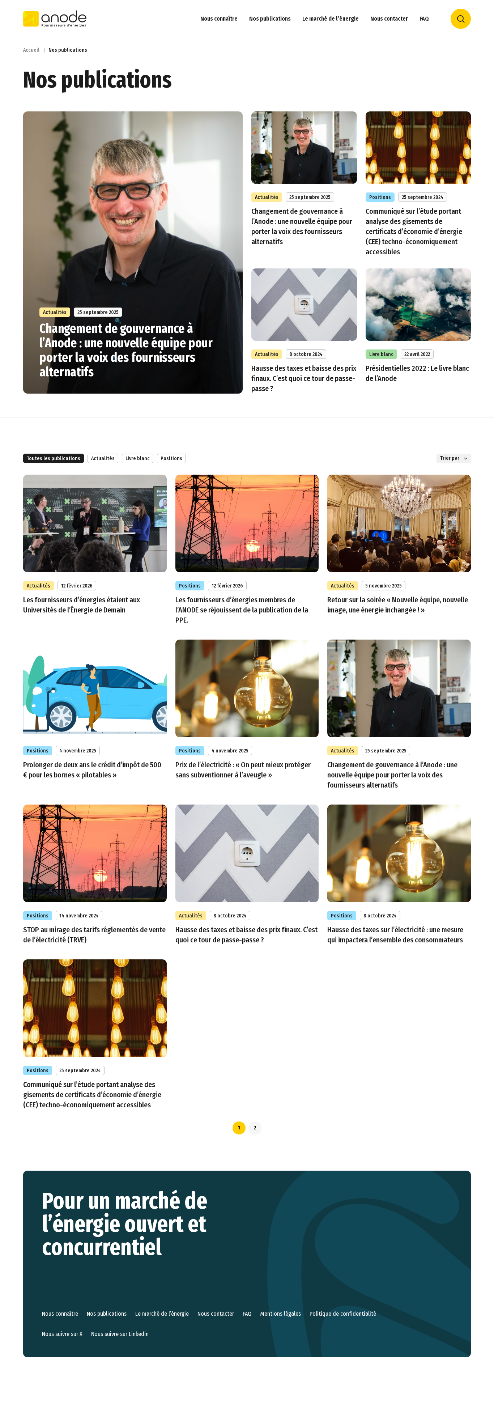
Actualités (103, 458)
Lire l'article (418, 184)
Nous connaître (219, 18)
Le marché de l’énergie (330, 18)
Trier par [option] (449, 458)
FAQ (424, 18)
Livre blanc (137, 458)
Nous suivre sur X (62, 1334)
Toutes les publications (53, 458)
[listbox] (453, 458)
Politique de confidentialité (343, 1313)
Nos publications (270, 18)
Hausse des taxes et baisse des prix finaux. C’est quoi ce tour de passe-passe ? (303, 378)
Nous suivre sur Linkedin (120, 1334)
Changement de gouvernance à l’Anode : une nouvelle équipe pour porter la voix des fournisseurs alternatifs (126, 350)
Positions (171, 458)
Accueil (31, 50)
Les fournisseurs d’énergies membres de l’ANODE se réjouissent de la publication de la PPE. (241, 609)
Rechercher (461, 19)
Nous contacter (389, 18)
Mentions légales (280, 1313)
